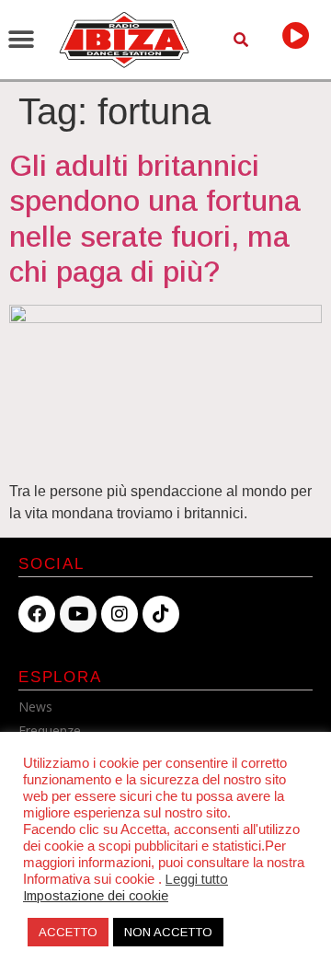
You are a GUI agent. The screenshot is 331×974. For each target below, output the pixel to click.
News (35, 706)
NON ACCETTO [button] (168, 932)
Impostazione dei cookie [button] (95, 895)
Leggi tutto (197, 879)
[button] (20, 39)
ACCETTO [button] (68, 932)
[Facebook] (36, 614)
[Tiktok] (161, 614)
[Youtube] (78, 614)
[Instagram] (119, 614)
